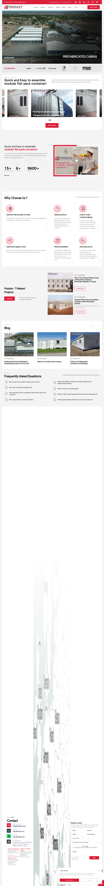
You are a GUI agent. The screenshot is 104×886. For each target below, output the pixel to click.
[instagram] (84, 2)
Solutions (42, 7)
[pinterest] (92, 2)
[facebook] (88, 2)
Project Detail (80, 288)
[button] (82, 7)
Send (94, 857)
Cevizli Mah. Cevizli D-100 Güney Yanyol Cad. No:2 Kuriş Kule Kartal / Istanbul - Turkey (22, 844)
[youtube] (79, 2)
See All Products (52, 125)
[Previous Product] (45, 120)
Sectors (35, 7)
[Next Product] (58, 120)
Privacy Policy (75, 859)
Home (8, 817)
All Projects (9, 298)
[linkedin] (75, 2)
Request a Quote (93, 7)
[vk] (96, 2)
